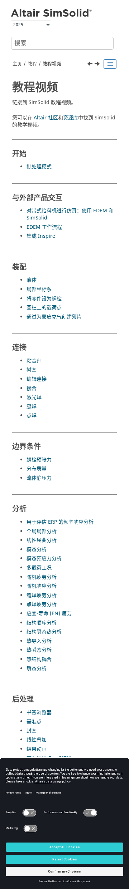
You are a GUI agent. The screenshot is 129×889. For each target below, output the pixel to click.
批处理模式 (39, 167)
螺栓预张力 (39, 460)
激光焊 (34, 397)
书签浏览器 (39, 712)
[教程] (91, 64)
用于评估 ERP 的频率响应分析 (60, 522)
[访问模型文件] (98, 64)
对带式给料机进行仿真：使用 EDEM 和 (70, 214)
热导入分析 (39, 641)
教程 (32, 64)
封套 (32, 731)
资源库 (70, 118)
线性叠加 (37, 740)
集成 (41, 236)
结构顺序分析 (42, 623)
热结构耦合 (39, 659)
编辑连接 (37, 379)
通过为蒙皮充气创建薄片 (54, 317)
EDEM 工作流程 (44, 227)
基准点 (34, 721)
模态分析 (37, 549)
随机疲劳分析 (42, 577)
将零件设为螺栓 (44, 298)
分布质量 (37, 469)
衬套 (32, 370)
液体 (32, 280)
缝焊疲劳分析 (42, 595)
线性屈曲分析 (42, 540)
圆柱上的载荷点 (44, 307)
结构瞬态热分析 (44, 632)
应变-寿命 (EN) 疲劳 (49, 613)
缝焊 (32, 406)
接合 (32, 388)
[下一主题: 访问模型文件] (98, 64)
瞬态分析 (37, 668)
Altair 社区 (46, 118)
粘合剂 (34, 361)
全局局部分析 (42, 531)
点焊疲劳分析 (42, 604)
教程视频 (52, 64)
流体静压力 (39, 478)
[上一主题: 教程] (91, 64)
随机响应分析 (42, 586)
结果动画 (37, 749)
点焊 (32, 415)
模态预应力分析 (44, 558)
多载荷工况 (39, 568)
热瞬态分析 (39, 650)
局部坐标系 (39, 289)
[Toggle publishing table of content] (110, 64)
